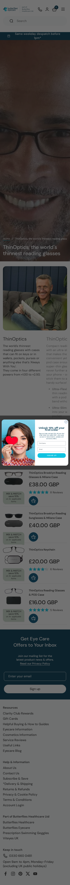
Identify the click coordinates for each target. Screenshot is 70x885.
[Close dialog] (66, 421)
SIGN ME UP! (51, 455)
